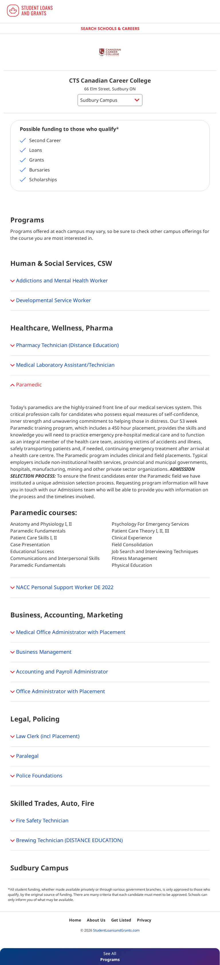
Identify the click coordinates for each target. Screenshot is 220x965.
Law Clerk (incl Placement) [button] (47, 736)
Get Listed (121, 920)
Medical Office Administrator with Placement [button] (70, 632)
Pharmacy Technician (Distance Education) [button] (67, 345)
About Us (96, 920)
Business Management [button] (43, 651)
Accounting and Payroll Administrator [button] (61, 671)
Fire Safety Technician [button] (41, 820)
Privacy (144, 920)
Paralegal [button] (27, 755)
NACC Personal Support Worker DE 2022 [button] (64, 587)
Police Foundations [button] (38, 775)
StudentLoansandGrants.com (116, 930)
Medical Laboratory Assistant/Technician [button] (65, 364)
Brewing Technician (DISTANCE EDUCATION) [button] (69, 840)
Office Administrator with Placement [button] (60, 691)
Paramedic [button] (28, 384)
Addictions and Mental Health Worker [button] (61, 280)
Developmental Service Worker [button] (53, 300)
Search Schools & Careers (110, 28)
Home (75, 920)
